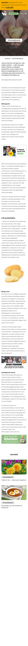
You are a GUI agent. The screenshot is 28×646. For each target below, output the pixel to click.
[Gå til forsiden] (4, 13)
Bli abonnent (13, 13)
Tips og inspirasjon (14, 40)
